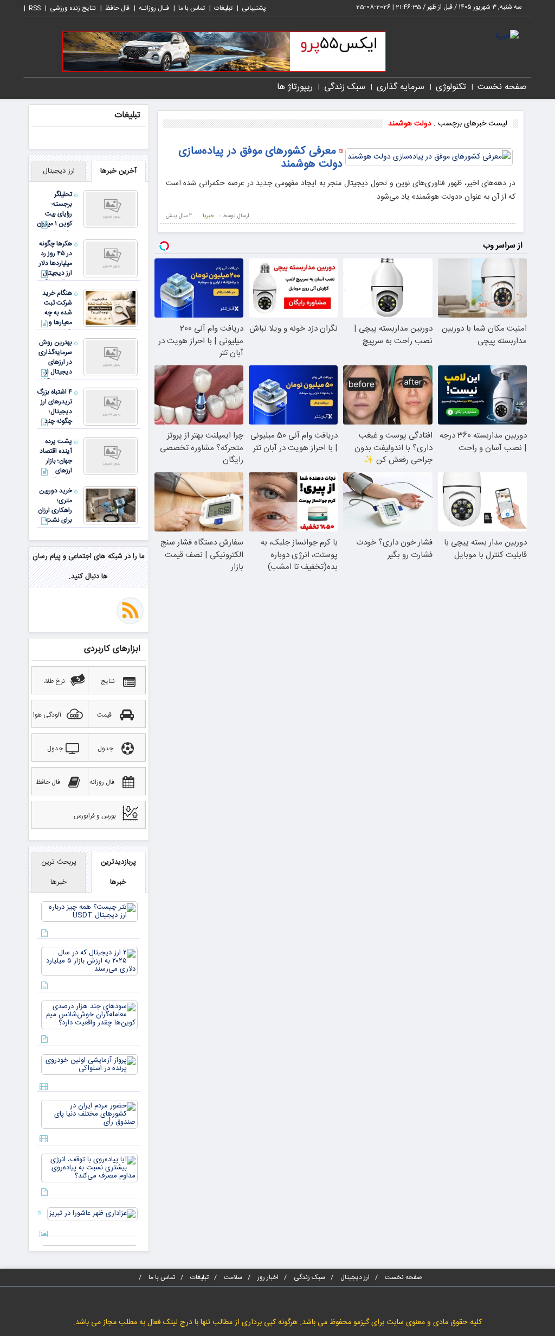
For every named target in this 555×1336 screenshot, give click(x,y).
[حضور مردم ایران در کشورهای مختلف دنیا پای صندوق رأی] (89, 1114)
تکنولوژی (451, 87)
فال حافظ (117, 8)
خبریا (208, 216)
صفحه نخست (502, 87)
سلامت (233, 1277)
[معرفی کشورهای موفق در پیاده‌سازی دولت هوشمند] (429, 157)
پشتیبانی (254, 8)
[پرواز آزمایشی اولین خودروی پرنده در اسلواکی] (89, 1065)
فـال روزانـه (154, 8)
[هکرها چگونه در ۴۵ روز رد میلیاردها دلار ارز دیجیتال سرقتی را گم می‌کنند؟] (110, 258)
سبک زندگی (344, 87)
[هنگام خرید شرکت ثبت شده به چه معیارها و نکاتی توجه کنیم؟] (110, 308)
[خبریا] (507, 36)
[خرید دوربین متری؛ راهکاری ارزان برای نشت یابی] (110, 505)
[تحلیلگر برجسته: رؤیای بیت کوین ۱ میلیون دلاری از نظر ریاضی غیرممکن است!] (110, 209)
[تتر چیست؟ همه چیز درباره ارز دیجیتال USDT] (89, 911)
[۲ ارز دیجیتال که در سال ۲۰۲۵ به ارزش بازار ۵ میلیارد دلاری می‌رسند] (89, 961)
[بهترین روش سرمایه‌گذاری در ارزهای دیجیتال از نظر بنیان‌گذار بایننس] (110, 357)
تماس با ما (191, 8)
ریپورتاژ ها (295, 87)
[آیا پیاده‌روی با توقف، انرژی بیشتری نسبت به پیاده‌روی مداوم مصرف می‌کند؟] (89, 1168)
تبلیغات (223, 8)
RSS (35, 8)
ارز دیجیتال (355, 1277)
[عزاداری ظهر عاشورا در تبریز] (92, 1214)
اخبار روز (268, 1277)
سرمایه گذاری (400, 87)
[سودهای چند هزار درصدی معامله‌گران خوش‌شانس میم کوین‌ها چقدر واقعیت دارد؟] (89, 1015)
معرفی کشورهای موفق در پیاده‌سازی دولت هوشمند (260, 157)
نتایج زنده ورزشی (73, 8)
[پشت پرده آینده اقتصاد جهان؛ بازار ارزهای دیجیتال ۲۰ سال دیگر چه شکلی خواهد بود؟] (110, 456)
